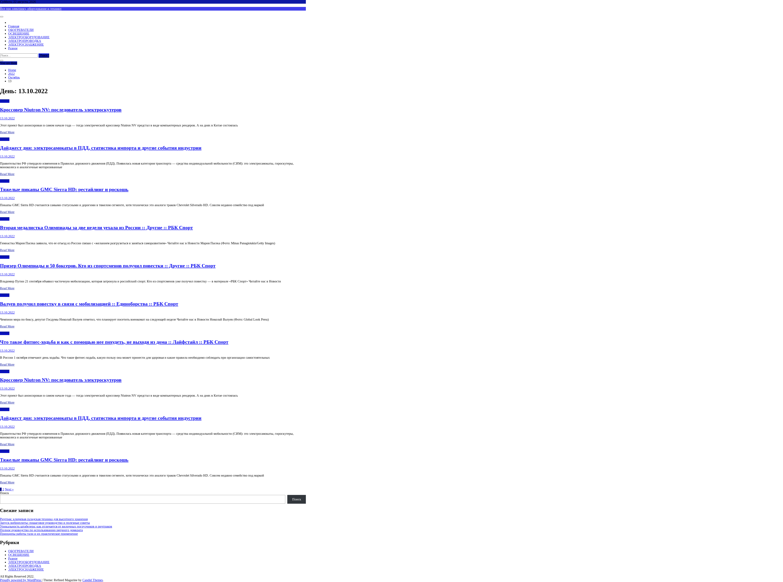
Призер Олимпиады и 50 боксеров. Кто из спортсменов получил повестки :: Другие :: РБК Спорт (108, 265)
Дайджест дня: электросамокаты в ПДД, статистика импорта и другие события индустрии (100, 147)
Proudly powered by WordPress (21, 580)
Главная (13, 26)
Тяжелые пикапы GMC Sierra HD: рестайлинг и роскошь (64, 189)
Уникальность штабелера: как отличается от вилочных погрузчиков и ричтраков (56, 526)
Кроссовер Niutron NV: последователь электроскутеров (61, 109)
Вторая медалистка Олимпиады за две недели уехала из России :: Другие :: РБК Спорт (96, 227)
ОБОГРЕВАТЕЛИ (21, 30)
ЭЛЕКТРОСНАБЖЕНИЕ (26, 44)
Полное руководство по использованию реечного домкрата (41, 530)
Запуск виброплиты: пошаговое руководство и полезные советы (45, 522)
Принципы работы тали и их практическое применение (39, 534)
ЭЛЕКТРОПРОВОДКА (24, 41)
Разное (13, 48)
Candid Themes (92, 580)
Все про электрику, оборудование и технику (31, 8)
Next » (9, 489)
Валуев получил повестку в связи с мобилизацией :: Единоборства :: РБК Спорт (89, 303)
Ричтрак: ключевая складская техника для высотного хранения (44, 519)
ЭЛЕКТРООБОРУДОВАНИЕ (29, 37)
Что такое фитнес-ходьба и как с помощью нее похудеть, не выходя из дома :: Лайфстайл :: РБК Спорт (114, 342)
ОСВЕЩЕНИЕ (18, 33)
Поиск (4, 493)
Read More (7, 132)
